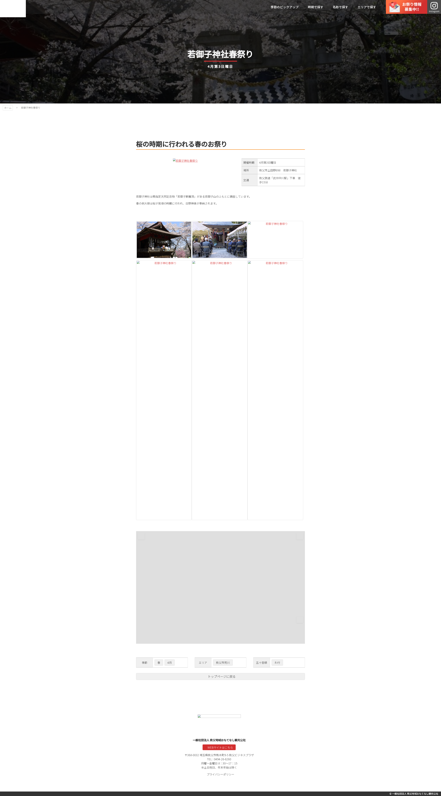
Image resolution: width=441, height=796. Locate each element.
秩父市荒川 (223, 662)
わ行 (277, 662)
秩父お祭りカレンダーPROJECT (13, 8)
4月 (169, 662)
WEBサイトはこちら (220, 747)
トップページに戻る (222, 676)
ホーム (7, 108)
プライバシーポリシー (220, 774)
